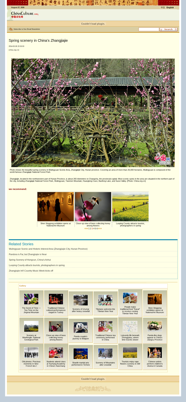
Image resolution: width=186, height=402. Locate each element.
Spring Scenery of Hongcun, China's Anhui (30, 260)
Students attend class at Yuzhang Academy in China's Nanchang (56, 363)
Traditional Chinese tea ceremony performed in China (105, 337)
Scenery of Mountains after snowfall (105, 364)
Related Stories (21, 244)
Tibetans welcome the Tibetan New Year (105, 310)
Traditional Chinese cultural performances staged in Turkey (56, 310)
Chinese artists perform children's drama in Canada (155, 363)
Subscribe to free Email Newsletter (27, 29)
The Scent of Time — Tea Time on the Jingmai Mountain (31, 310)
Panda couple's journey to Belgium (81, 337)
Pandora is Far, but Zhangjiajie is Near (28, 254)
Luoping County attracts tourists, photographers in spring (130, 224)
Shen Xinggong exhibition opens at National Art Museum (56, 224)
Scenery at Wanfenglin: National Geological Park (31, 337)
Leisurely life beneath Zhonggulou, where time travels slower (130, 337)
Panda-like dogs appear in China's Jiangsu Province (154, 337)
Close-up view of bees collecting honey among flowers (93, 224)
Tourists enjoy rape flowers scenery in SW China (130, 363)
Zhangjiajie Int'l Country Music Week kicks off (31, 271)
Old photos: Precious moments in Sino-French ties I (31, 363)
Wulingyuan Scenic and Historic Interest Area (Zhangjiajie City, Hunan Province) (48, 249)
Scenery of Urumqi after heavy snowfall (81, 310)
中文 (163, 7)
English (170, 7)
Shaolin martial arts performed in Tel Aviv (81, 364)
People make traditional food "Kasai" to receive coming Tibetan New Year (130, 310)
